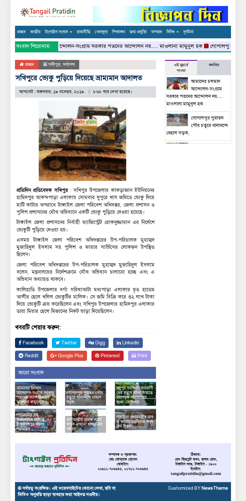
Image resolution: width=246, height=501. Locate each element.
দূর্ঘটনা (188, 31)
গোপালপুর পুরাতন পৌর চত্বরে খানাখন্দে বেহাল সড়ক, (85, 397)
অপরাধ (156, 31)
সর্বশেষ (69, 64)
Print (141, 356)
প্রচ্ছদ (21, 31)
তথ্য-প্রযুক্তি (138, 31)
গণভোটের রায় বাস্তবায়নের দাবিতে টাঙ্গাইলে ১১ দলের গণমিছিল (30, 421)
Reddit (31, 356)
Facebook (32, 343)
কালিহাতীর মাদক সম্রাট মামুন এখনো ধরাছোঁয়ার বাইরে (85, 424)
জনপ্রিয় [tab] (214, 65)
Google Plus (70, 356)
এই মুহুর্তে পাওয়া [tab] (181, 68)
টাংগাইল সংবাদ (57, 31)
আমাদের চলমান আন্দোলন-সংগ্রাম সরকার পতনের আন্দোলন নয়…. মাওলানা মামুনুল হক (106, 46)
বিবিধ (171, 31)
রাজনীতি (83, 31)
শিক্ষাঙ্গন (118, 31)
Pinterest (109, 356)
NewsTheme (215, 488)
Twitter (68, 343)
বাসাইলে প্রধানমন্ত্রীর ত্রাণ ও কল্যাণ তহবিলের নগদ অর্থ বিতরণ (134, 421)
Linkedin (130, 343)
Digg (99, 343)
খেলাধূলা (101, 31)
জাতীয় (35, 31)
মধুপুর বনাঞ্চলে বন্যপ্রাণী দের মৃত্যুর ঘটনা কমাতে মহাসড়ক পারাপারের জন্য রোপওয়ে (134, 394)
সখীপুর (54, 64)
